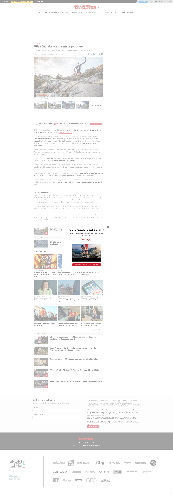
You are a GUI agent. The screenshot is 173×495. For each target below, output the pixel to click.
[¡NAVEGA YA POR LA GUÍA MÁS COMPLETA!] (86, 240)
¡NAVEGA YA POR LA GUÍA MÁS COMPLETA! (86, 265)
